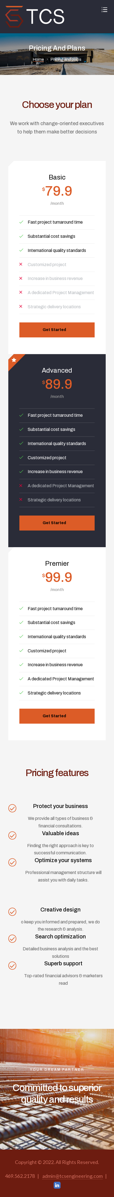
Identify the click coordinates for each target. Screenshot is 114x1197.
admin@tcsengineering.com (72, 1176)
